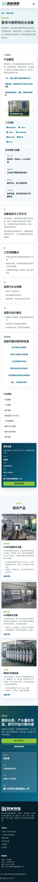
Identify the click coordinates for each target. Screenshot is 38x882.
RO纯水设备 (5, 841)
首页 (2, 13)
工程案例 (4, 844)
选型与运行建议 (10, 432)
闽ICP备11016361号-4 (7, 878)
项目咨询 (7, 437)
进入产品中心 (19, 741)
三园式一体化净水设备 (8, 831)
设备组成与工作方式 (11, 416)
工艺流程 (7, 405)
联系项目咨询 (19, 483)
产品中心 (4, 828)
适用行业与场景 (10, 426)
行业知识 (4, 847)
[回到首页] (10, 4)
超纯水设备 (9, 13)
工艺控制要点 (9, 421)
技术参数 (7, 410)
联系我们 (4, 856)
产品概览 (7, 400)
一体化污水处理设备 (7, 835)
